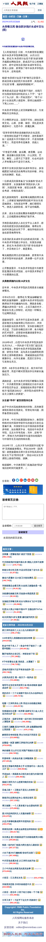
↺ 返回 (6, 4)
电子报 (32, 4)
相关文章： (8, 549)
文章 (25, 16)
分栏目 (12, 16)
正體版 (40, 4)
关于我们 (23, 922)
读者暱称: (7, 525)
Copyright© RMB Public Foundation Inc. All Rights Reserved (23, 910)
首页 (5, 16)
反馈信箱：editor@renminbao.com (23, 927)
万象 (19, 16)
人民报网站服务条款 (23, 918)
